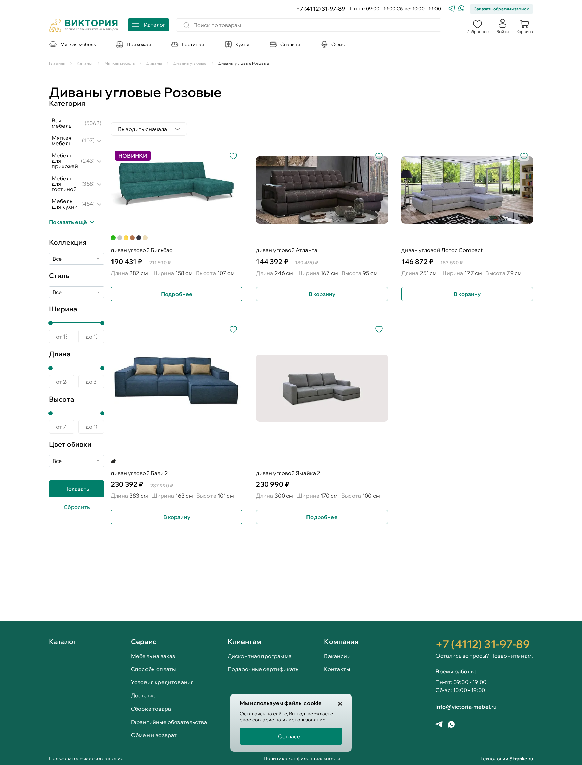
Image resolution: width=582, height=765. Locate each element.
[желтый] (126, 237)
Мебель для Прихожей (65, 161)
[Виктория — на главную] (83, 26)
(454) (88, 203)
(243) (88, 160)
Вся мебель (61, 123)
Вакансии (337, 656)
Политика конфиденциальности (302, 759)
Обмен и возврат (154, 735)
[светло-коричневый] (132, 237)
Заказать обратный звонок (501, 8)
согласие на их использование (288, 719)
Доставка (144, 695)
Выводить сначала (142, 129)
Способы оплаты (153, 669)
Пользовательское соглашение (86, 759)
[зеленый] (113, 237)
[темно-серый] (138, 237)
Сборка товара (151, 709)
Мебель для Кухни (65, 203)
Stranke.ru (521, 759)
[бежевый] (145, 237)
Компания (341, 641)
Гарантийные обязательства (169, 722)
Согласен (291, 736)
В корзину (322, 294)
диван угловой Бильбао (142, 250)
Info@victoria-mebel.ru (466, 706)
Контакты (337, 669)
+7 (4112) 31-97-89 (320, 8)
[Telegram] (451, 9)
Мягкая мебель (61, 140)
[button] (477, 26)
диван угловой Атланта (286, 250)
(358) (88, 183)
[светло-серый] (119, 237)
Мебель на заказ (153, 656)
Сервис (143, 641)
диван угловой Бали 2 (139, 473)
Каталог (62, 642)
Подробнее (176, 294)
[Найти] (186, 25)
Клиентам (244, 641)
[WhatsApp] (461, 9)
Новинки (132, 155)
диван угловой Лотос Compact (442, 250)
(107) (88, 140)
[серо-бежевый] (113, 460)
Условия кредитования (162, 682)
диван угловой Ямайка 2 (288, 473)
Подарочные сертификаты (264, 669)
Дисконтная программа (260, 656)
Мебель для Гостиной (64, 184)
